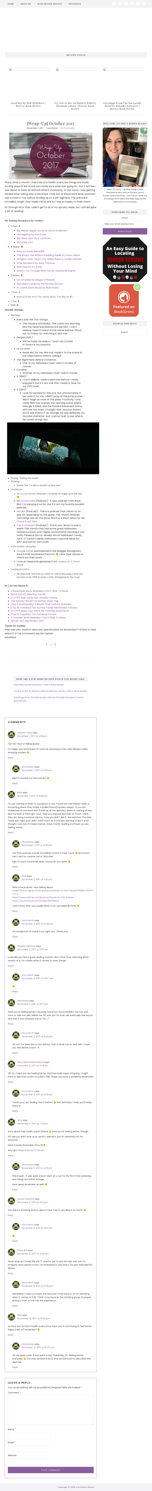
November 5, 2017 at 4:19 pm (37, 1168)
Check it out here (27, 521)
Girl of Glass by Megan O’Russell (36, 280)
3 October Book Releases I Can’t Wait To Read (38, 617)
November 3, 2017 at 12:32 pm (37, 1094)
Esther (29, 551)
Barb (19, 792)
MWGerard (23, 1000)
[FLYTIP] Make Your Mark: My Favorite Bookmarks (40, 611)
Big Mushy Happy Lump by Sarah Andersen (42, 230)
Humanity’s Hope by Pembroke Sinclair (40, 284)
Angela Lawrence (26, 946)
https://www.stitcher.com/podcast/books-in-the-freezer (43, 897)
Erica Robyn (28, 766)
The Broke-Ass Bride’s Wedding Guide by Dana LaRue (48, 255)
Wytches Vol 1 (25, 242)
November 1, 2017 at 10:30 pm (37, 845)
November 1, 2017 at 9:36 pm (32, 795)
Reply (11, 757)
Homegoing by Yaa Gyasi (31, 234)
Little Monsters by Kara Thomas (35, 263)
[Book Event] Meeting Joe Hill (28, 594)
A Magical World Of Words (30, 1150)
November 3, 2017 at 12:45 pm (37, 923)
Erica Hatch (28, 920)
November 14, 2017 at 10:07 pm (38, 1347)
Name (12, 1429)
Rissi (19, 1315)
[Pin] (55, 644)
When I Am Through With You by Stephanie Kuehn (46, 270)
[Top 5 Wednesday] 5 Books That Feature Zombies (41, 604)
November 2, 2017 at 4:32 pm (37, 1036)
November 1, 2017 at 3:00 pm (37, 770)
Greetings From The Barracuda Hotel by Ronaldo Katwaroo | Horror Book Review (122, 105)
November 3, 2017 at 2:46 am (32, 1065)
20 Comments (68, 128)
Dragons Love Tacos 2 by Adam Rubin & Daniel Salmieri (49, 259)
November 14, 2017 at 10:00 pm (33, 1318)
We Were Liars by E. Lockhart (34, 238)
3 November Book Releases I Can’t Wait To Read (39, 591)
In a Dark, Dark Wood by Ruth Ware (38, 287)
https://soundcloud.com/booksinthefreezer (35, 900)
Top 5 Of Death (26, 525)
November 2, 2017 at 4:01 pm (37, 879)
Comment (14, 1392)
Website (12, 1455)
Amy (19, 1120)
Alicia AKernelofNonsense (30, 1062)
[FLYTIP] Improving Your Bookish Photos (34, 597)
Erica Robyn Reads (76, 28)
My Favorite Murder (26, 493)
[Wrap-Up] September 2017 (27, 621)
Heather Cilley (24, 732)
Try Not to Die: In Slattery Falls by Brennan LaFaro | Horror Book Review (75, 105)
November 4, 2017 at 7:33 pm (32, 1123)
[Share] (46, 644)
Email (11, 1442)
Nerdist (21, 511)
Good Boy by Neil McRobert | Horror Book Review (28, 104)
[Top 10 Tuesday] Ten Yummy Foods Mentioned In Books (44, 607)
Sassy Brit (22, 1250)
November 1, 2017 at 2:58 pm (32, 736)
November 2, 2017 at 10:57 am (37, 978)
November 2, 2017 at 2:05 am (32, 949)
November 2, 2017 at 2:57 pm (32, 1004)
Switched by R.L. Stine (29, 267)
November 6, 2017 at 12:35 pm (37, 1286)
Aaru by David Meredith (31, 251)
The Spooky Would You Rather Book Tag (34, 601)
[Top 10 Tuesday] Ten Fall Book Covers (33, 614)
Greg (20, 551)
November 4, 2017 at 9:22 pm (32, 1202)
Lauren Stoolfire (25, 1198)
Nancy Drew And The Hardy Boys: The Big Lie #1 (45, 296)
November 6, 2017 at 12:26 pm (33, 1253)
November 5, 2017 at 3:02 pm (37, 1228)
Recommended (26, 501)
